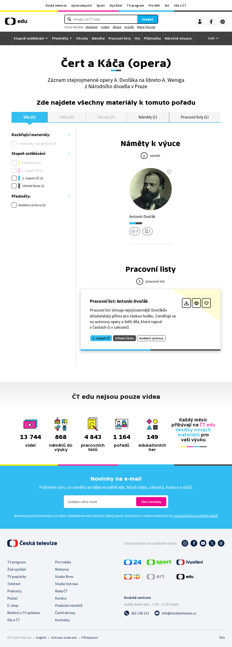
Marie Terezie (146, 27)
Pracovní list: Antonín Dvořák (119, 301)
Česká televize (56, 5)
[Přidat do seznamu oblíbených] (169, 172)
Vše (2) (29, 117)
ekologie (92, 27)
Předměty (60, 38)
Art (167, 5)
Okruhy (82, 38)
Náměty (98, 38)
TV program (135, 5)
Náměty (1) (147, 117)
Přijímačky (152, 38)
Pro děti (154, 5)
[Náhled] (196, 303)
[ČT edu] (16, 22)
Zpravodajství (81, 5)
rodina (105, 27)
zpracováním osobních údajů (196, 515)
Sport (101, 5)
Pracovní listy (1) (195, 117)
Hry (137, 38)
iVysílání (115, 5)
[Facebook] (211, 21)
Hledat (147, 19)
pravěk (129, 27)
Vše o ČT (180, 5)
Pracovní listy (120, 38)
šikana (117, 27)
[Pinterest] (222, 21)
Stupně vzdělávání (29, 38)
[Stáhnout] (186, 303)
